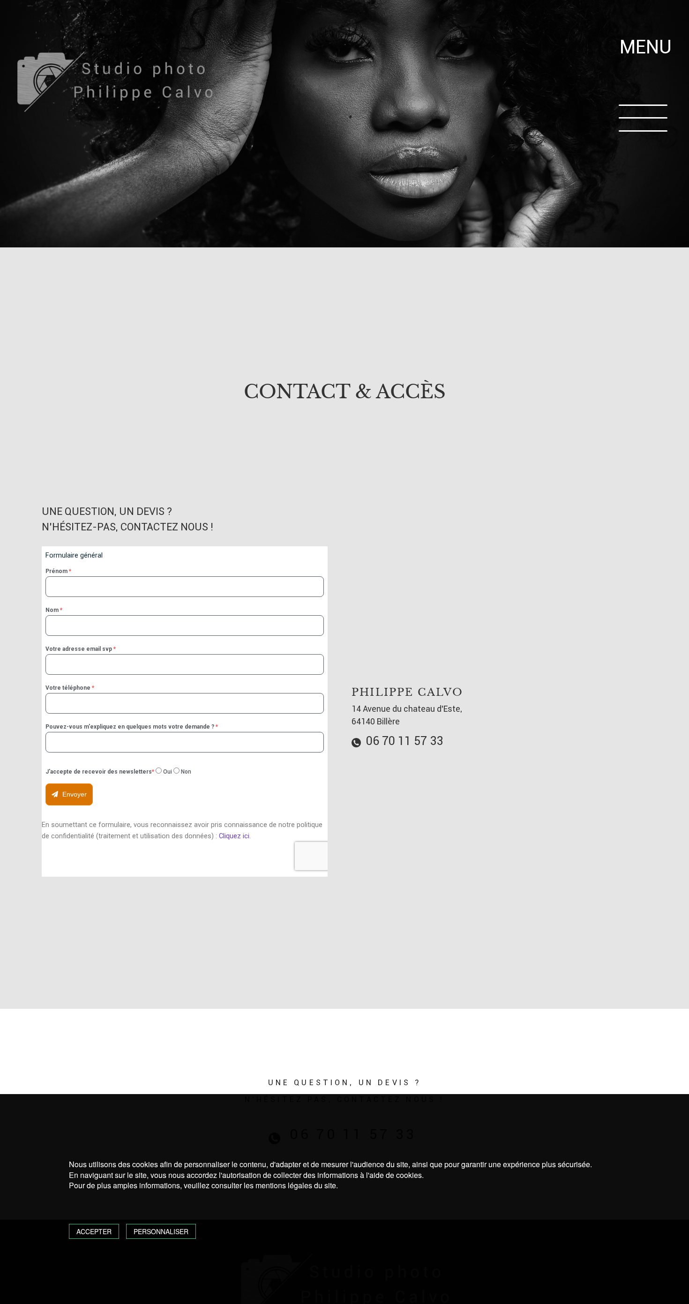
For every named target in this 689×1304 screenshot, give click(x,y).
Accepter (94, 1231)
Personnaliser (161, 1231)
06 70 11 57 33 (403, 741)
